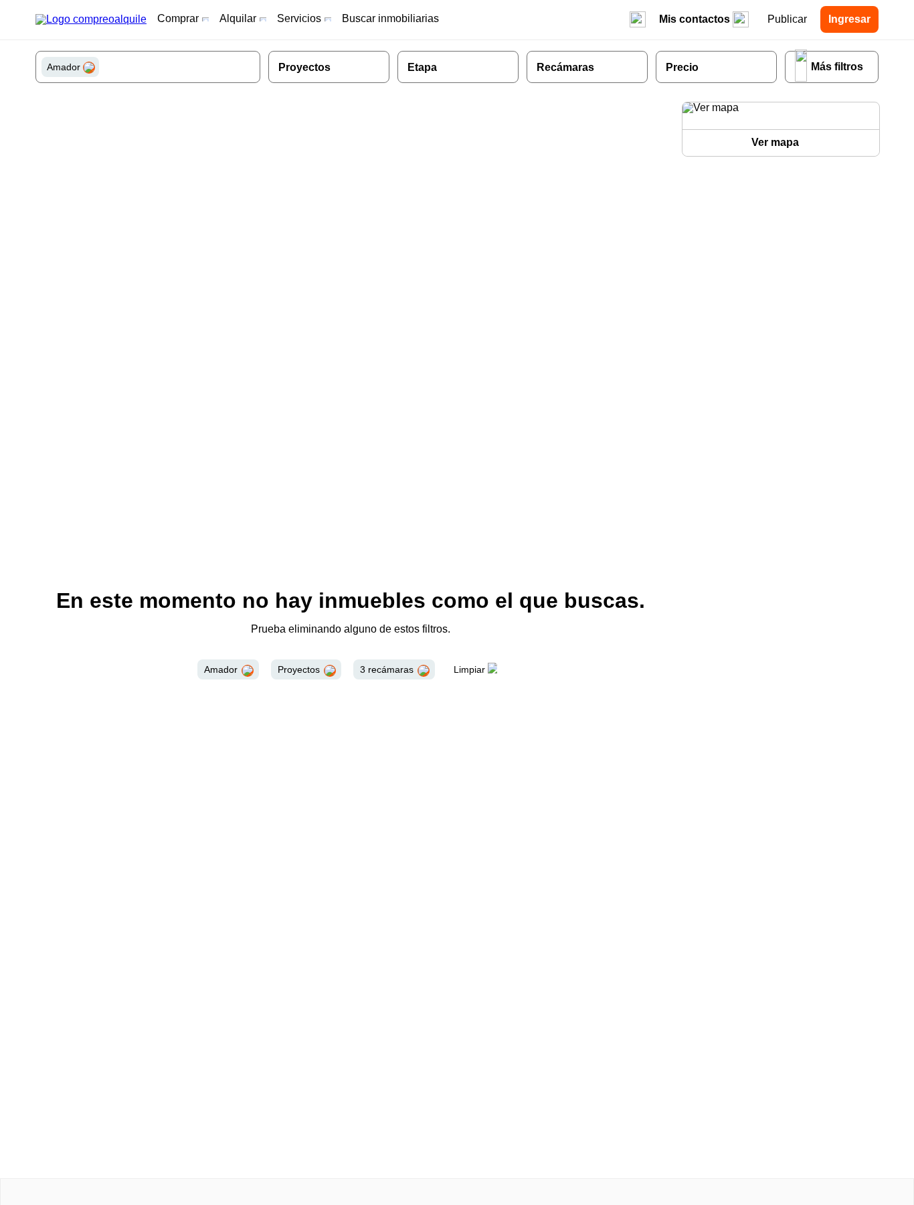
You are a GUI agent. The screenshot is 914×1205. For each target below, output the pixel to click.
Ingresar (849, 19)
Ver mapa (775, 142)
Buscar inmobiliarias (390, 18)
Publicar (787, 19)
